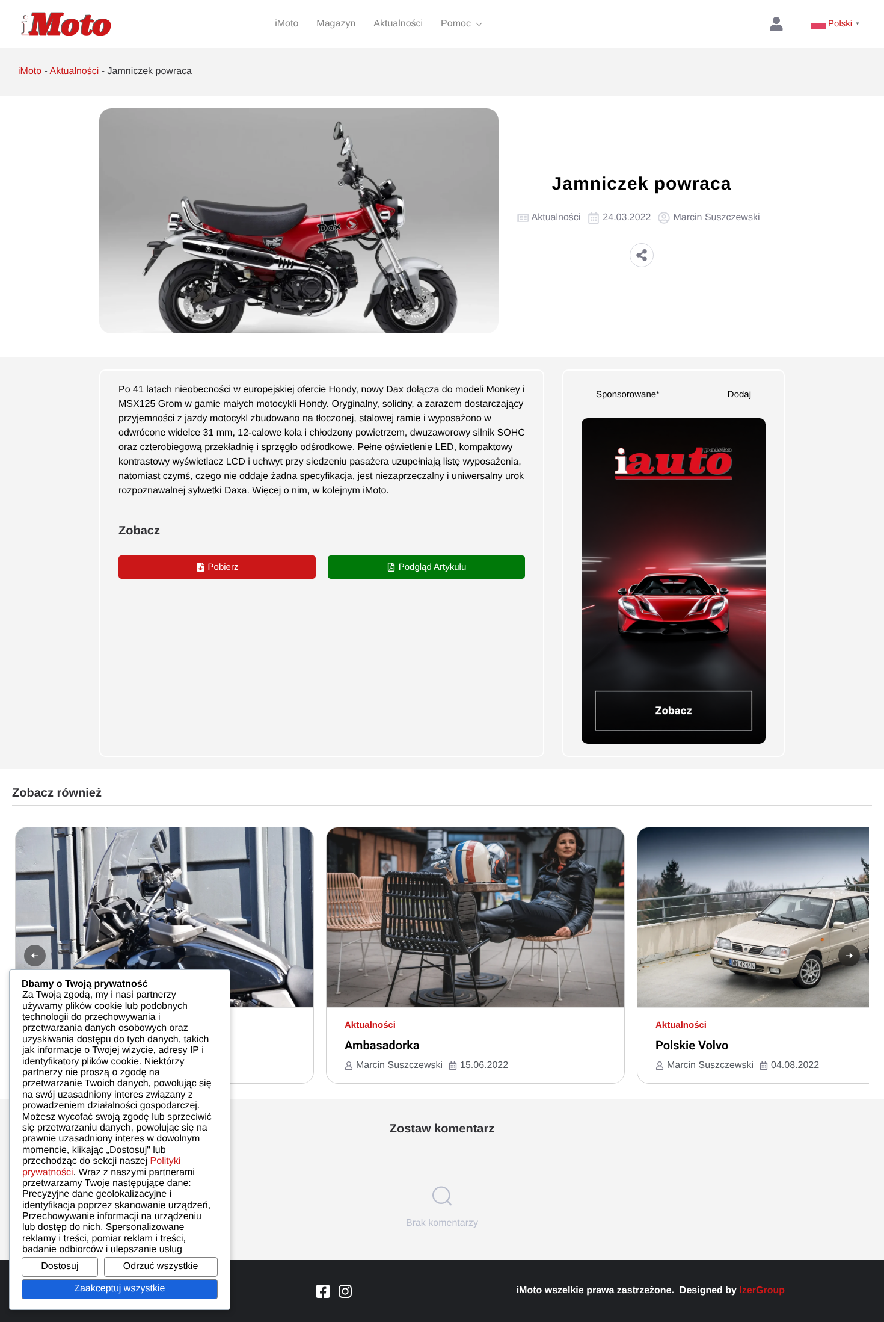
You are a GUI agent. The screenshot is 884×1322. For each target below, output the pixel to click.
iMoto (29, 71)
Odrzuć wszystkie (160, 1266)
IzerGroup (762, 1290)
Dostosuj (59, 1266)
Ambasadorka (382, 1045)
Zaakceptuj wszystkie (119, 1288)
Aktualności (74, 71)
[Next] (849, 955)
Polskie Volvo (691, 1045)
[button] (642, 255)
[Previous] (35, 955)
